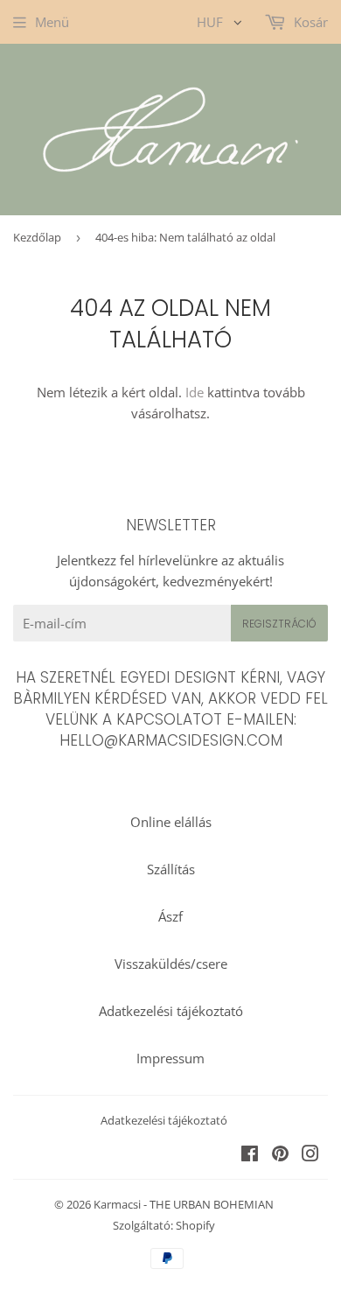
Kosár (309, 22)
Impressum (170, 1058)
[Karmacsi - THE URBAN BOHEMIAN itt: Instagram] (310, 1155)
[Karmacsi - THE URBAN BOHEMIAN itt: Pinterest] (280, 1155)
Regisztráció (279, 623)
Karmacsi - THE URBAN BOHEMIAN (184, 1204)
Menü (52, 22)
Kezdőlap (37, 237)
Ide (194, 392)
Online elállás (171, 822)
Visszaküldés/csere (171, 963)
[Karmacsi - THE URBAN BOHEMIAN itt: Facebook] (249, 1155)
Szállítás (171, 869)
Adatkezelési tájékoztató (171, 1011)
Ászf (170, 916)
